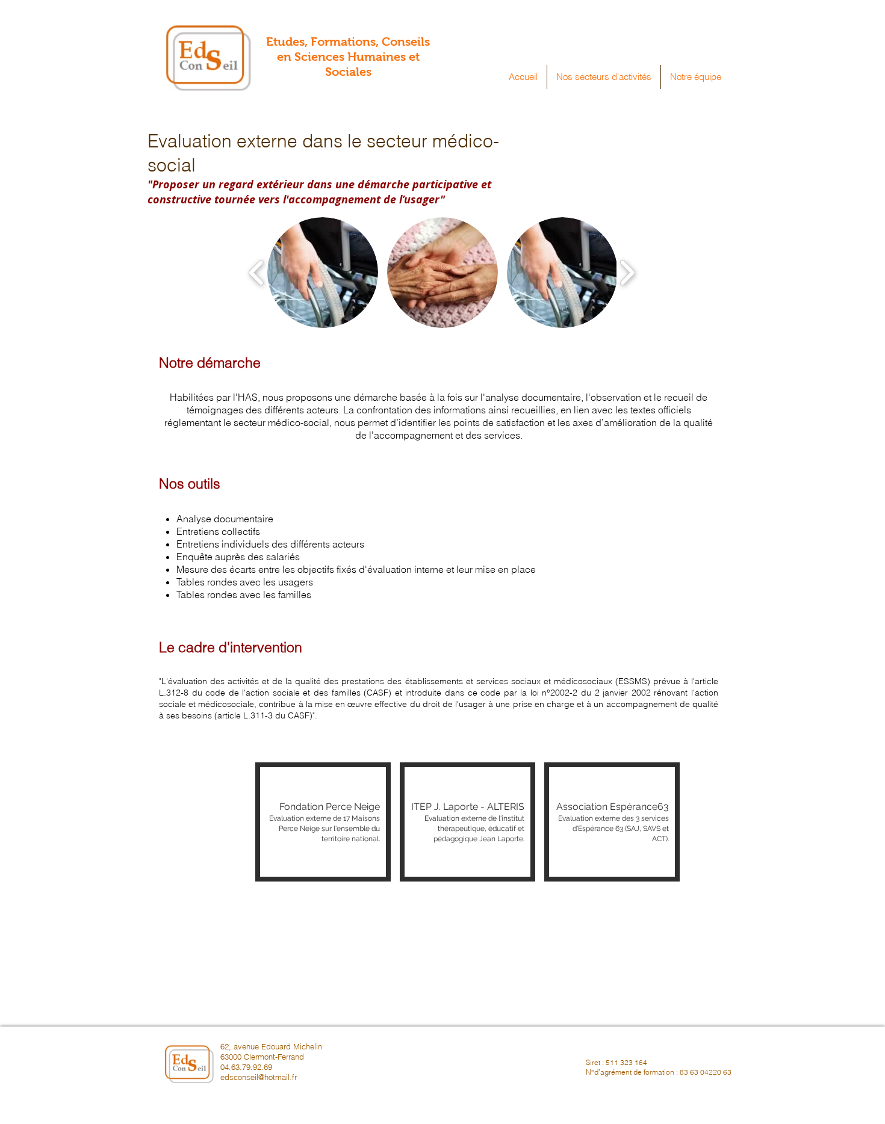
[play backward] (256, 272)
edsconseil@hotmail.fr (258, 1077)
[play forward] (627, 272)
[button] (603, 77)
